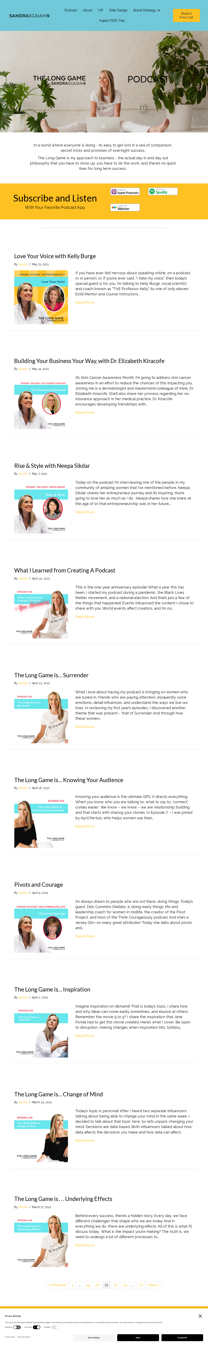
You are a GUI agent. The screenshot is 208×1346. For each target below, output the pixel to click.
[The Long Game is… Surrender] (41, 716)
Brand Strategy (144, 10)
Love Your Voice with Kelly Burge (55, 256)
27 (141, 1285)
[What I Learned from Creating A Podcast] (41, 611)
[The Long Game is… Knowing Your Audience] (41, 820)
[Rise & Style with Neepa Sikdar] (41, 506)
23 (125, 1285)
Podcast (70, 10)
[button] (159, 10)
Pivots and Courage (38, 884)
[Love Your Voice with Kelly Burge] (41, 297)
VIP (100, 10)
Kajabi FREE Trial (112, 21)
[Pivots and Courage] (41, 925)
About (87, 10)
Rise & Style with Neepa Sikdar (52, 465)
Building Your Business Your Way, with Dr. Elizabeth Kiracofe (89, 360)
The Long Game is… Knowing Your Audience (68, 779)
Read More (84, 302)
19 (88, 1285)
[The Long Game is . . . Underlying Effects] (41, 1240)
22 (115, 1285)
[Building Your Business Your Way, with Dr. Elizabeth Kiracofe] (41, 402)
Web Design (118, 10)
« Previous (57, 1285)
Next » (154, 1285)
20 (97, 1285)
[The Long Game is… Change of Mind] (41, 1135)
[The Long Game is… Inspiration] (41, 1030)
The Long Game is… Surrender (51, 675)
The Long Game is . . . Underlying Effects (63, 1198)
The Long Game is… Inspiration (52, 989)
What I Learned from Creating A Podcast (64, 570)
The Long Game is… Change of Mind (58, 1094)
